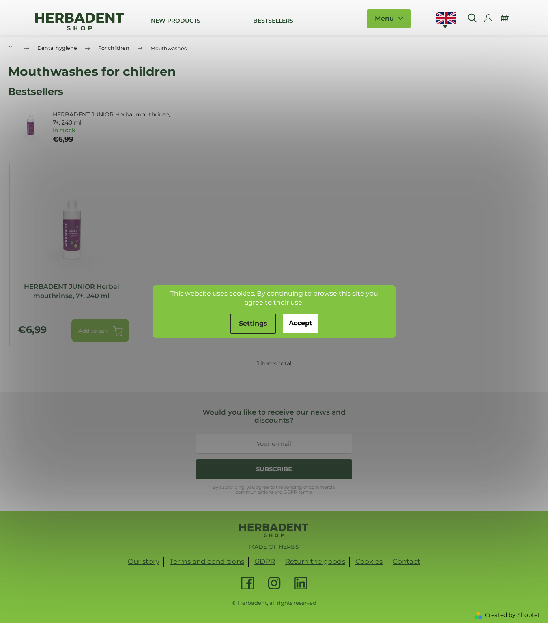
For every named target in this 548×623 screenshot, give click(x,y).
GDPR (264, 561)
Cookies (369, 561)
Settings (253, 323)
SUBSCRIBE (274, 469)
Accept (300, 323)
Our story (143, 561)
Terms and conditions (207, 561)
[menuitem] (175, 21)
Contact (406, 561)
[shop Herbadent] (274, 530)
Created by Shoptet (512, 615)
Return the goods (315, 561)
